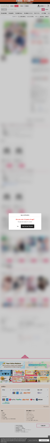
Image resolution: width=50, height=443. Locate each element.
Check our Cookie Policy (33, 440)
